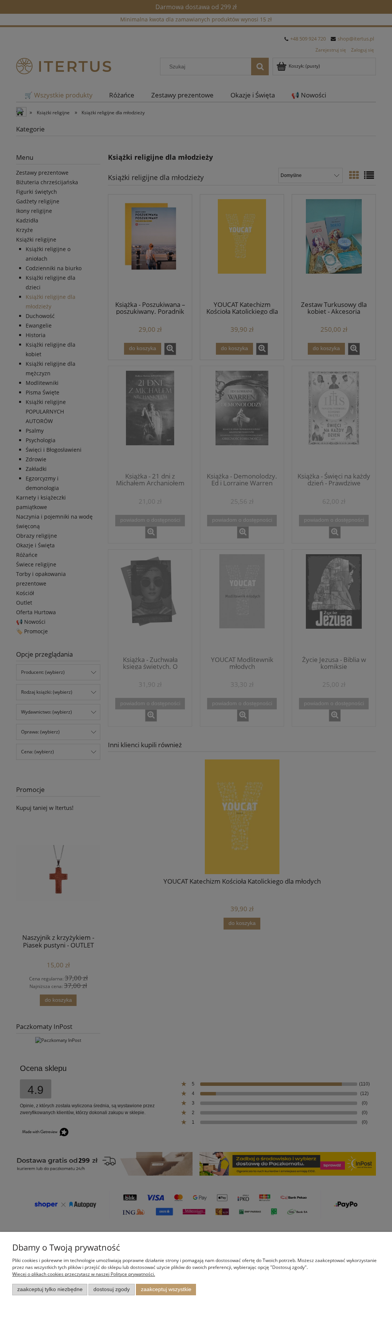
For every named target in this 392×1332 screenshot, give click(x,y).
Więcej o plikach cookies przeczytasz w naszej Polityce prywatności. (83, 1274)
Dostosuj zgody (111, 1289)
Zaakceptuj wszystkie (166, 1289)
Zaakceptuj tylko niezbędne (50, 1289)
